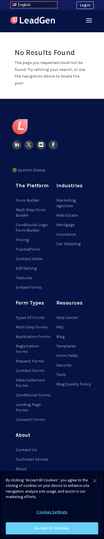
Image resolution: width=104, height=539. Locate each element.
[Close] (94, 480)
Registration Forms (27, 349)
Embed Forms (29, 287)
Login (85, 5)
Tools (61, 374)
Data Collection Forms (30, 383)
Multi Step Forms (32, 327)
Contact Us (26, 449)
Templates (66, 346)
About (21, 468)
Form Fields (67, 355)
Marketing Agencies (66, 203)
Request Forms (30, 361)
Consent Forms (30, 419)
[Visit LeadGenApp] (32, 21)
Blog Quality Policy (73, 384)
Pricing (22, 239)
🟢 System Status (29, 170)
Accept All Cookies (52, 528)
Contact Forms (30, 370)
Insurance (66, 234)
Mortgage (65, 224)
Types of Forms (30, 317)
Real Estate (67, 215)
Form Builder (28, 200)
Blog (60, 336)
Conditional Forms (33, 395)
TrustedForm (28, 249)
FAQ (60, 327)
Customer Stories (32, 459)
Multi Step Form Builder (31, 212)
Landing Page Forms (28, 407)
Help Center (67, 317)
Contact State (29, 258)
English (23, 5)
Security (64, 365)
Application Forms (33, 336)
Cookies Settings (51, 512)
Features (24, 277)
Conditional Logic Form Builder (32, 227)
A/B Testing (26, 268)
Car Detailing (68, 243)
